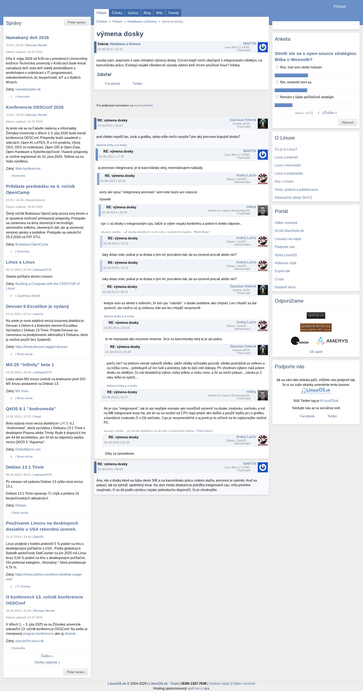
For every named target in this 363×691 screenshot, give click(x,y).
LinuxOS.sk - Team (164, 683)
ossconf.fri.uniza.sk (29, 641)
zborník (69, 633)
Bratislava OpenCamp (31, 244)
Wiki (159, 13)
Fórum (101, 13)
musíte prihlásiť (143, 105)
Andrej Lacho (246, 175)
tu (108, 223)
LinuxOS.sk (27, 8)
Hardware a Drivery (142, 21)
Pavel (37, 416)
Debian (20, 505)
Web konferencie (28, 168)
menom (38, 314)
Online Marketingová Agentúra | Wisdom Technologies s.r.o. (300, 341)
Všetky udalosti (45, 662)
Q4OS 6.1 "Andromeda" (31, 408)
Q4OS (64, 423)
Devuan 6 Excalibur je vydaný (37, 306)
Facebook (112, 83)
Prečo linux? (202, 232)
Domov (102, 21)
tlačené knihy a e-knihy (111, 145)
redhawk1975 (42, 269)
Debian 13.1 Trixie (25, 467)
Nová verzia (25, 354)
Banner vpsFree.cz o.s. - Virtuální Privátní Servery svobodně (316, 315)
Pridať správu (76, 22)
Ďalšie (46, 656)
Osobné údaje (219, 683)
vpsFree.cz (195, 688)
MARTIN (249, 43)
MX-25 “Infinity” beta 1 (30, 364)
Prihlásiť (340, 6)
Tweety (173, 13)
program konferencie (38, 633)
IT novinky (23, 586)
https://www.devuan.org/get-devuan (41, 347)
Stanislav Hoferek (243, 120)
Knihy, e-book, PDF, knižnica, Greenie (316, 327)
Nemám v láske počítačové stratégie (306, 97)
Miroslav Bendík (36, 45)
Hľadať (356, 25)
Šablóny (358, 15)
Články (117, 13)
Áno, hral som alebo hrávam (300, 67)
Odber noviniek (244, 683)
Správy (133, 13)
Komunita (23, 96)
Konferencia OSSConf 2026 (35, 107)
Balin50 (38, 536)
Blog (147, 13)
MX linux (21, 391)
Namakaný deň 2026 (27, 37)
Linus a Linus (20, 262)
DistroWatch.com (28, 449)
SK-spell (316, 352)
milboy (251, 207)
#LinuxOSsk (329, 400)
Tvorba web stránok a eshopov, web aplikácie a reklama (332, 341)
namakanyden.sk (28, 89)
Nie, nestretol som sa (295, 82)
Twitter (137, 83)
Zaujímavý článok (28, 295)
